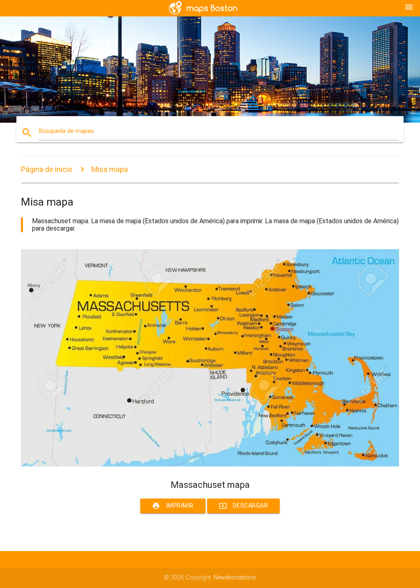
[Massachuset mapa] (210, 464)
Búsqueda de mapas (66, 131)
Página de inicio (46, 169)
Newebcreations (235, 577)
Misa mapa (109, 169)
